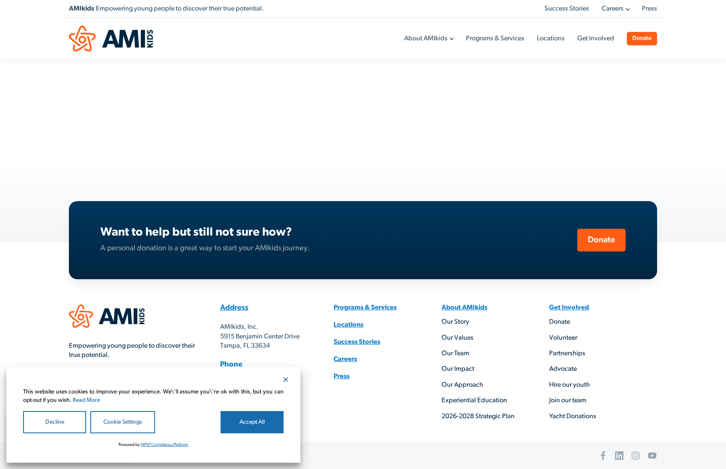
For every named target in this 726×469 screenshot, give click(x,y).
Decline (54, 422)
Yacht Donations (572, 416)
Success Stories (566, 8)
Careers (612, 8)
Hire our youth (569, 385)
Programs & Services (495, 38)
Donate (642, 38)
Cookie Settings (122, 422)
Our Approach (462, 385)
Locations (551, 38)
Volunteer (563, 338)
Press (649, 8)
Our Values (457, 338)
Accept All (252, 422)
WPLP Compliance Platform (164, 445)
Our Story (455, 322)
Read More (86, 400)
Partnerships (567, 353)
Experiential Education (474, 400)
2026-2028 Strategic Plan (478, 416)
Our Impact (458, 369)
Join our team (568, 400)
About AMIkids (425, 38)
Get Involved (595, 38)
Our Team (455, 353)
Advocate (563, 369)
